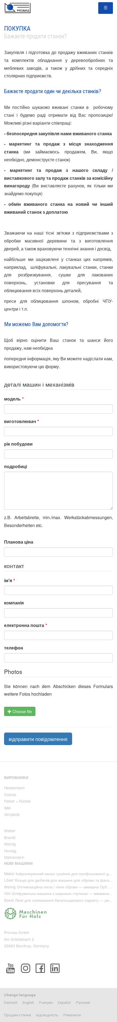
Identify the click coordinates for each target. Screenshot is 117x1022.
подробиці (15, 466)
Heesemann (14, 787)
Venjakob (12, 814)
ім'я (9, 580)
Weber (10, 830)
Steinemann (14, 857)
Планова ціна (18, 542)
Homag (10, 850)
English (28, 1002)
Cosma (10, 794)
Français (46, 1002)
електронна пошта (25, 625)
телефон (13, 648)
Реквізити (72, 1015)
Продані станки (17, 1015)
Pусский (83, 1002)
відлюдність (47, 1015)
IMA (7, 807)
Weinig (10, 844)
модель (14, 399)
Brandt (10, 837)
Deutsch (10, 1002)
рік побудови (18, 444)
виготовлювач (21, 421)
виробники (16, 777)
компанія (14, 603)
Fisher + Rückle (17, 801)
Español (64, 1002)
